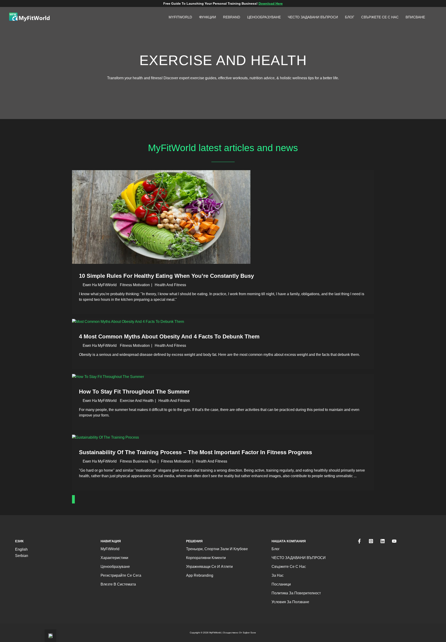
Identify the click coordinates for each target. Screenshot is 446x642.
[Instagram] (371, 541)
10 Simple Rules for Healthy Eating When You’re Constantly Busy (166, 276)
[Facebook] (359, 541)
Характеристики (114, 558)
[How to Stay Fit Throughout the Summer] (108, 376)
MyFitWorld (110, 549)
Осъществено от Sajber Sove (239, 632)
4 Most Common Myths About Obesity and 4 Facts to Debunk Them (169, 336)
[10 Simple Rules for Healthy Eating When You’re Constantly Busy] (161, 217)
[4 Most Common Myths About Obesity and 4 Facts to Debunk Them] (128, 321)
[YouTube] (394, 541)
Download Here (271, 3)
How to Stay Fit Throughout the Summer (134, 391)
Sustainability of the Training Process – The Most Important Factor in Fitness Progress (195, 452)
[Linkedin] (382, 541)
